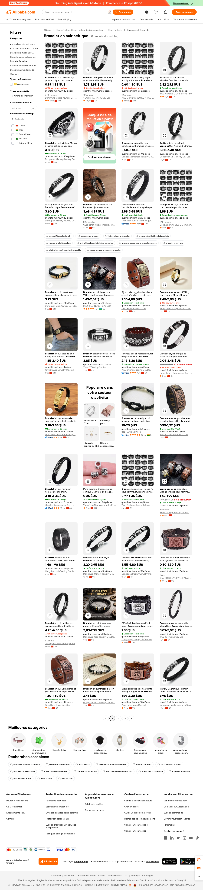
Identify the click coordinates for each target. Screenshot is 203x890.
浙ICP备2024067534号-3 (182, 885)
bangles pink (67, 778)
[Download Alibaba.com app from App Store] (169, 861)
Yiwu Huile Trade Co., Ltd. (133, 308)
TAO (126, 875)
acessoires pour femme (152, 771)
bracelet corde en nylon (24, 771)
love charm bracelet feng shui (119, 771)
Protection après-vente (57, 818)
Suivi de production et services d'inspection (61, 826)
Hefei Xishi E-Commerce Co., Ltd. (176, 373)
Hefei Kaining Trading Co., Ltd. (174, 512)
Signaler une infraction (135, 831)
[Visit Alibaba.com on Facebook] (165, 838)
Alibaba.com (152, 861)
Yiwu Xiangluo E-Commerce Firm (176, 93)
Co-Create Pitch (14, 806)
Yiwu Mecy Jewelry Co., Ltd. (96, 98)
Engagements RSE (15, 812)
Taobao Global (114, 875)
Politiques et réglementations (60, 833)
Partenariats (170, 824)
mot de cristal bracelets (60, 243)
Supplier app (81, 861)
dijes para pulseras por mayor (26, 764)
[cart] (156, 12)
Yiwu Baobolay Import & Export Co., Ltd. (137, 505)
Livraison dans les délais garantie (62, 812)
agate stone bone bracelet (56, 771)
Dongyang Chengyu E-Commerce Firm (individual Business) (176, 224)
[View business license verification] (130, 885)
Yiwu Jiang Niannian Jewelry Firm (99, 505)
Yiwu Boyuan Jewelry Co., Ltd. (59, 370)
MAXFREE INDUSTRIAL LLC (97, 306)
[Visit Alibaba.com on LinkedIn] (172, 838)
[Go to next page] (131, 718)
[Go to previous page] (106, 718)
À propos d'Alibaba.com (18, 794)
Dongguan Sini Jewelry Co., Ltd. (175, 156)
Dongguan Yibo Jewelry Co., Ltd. (61, 306)
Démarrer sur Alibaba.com (176, 806)
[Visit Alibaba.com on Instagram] (185, 838)
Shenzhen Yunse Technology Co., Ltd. (137, 220)
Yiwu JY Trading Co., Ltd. (95, 367)
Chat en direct (131, 806)
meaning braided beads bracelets (154, 236)
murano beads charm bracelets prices (139, 243)
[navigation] (24, 375)
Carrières (11, 818)
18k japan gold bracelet (171, 764)
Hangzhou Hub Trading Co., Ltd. (60, 571)
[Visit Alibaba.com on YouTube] (191, 838)
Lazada (101, 875)
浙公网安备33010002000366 (153, 885)
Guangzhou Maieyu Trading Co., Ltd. (176, 308)
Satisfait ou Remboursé (57, 806)
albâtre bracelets (143, 764)
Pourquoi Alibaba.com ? (17, 800)
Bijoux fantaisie (115, 30)
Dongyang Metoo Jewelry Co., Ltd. (61, 98)
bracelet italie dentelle (59, 764)
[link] (199, 860)
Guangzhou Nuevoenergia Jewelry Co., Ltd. (99, 224)
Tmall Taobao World (85, 875)
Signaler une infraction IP (136, 824)
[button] (109, 12)
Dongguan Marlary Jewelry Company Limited (61, 159)
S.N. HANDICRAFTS (131, 432)
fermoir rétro (46, 778)
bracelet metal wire (174, 243)
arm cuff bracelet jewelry (60, 236)
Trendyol (135, 875)
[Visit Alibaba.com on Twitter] (178, 838)
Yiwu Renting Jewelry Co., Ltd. (59, 505)
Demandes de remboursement (139, 818)
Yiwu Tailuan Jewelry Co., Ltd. (174, 434)
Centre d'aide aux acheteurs (138, 800)
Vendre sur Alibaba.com (175, 800)
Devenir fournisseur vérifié (177, 818)
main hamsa (84, 764)
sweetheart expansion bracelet (113, 764)
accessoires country (181, 771)
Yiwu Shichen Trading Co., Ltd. (136, 370)
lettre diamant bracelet (119, 236)
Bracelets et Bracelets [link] (138, 30)
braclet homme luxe (22, 778)
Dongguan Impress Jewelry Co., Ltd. (137, 156)
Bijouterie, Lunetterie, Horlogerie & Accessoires (79, 30)
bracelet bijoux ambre (87, 771)
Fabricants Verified (94, 804)
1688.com (69, 875)
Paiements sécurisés (56, 800)
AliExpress (56, 875)
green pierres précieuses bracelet (105, 250)
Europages (147, 875)
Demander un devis (94, 810)
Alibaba (47, 30)
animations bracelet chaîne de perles (96, 243)
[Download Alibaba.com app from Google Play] (188, 861)
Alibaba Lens (20, 860)
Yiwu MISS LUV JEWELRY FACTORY (137, 98)
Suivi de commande (173, 812)
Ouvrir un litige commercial (137, 812)
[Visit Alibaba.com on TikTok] (197, 838)
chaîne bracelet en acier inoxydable (65, 250)
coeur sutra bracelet (90, 236)
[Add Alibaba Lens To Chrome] (48, 861)
